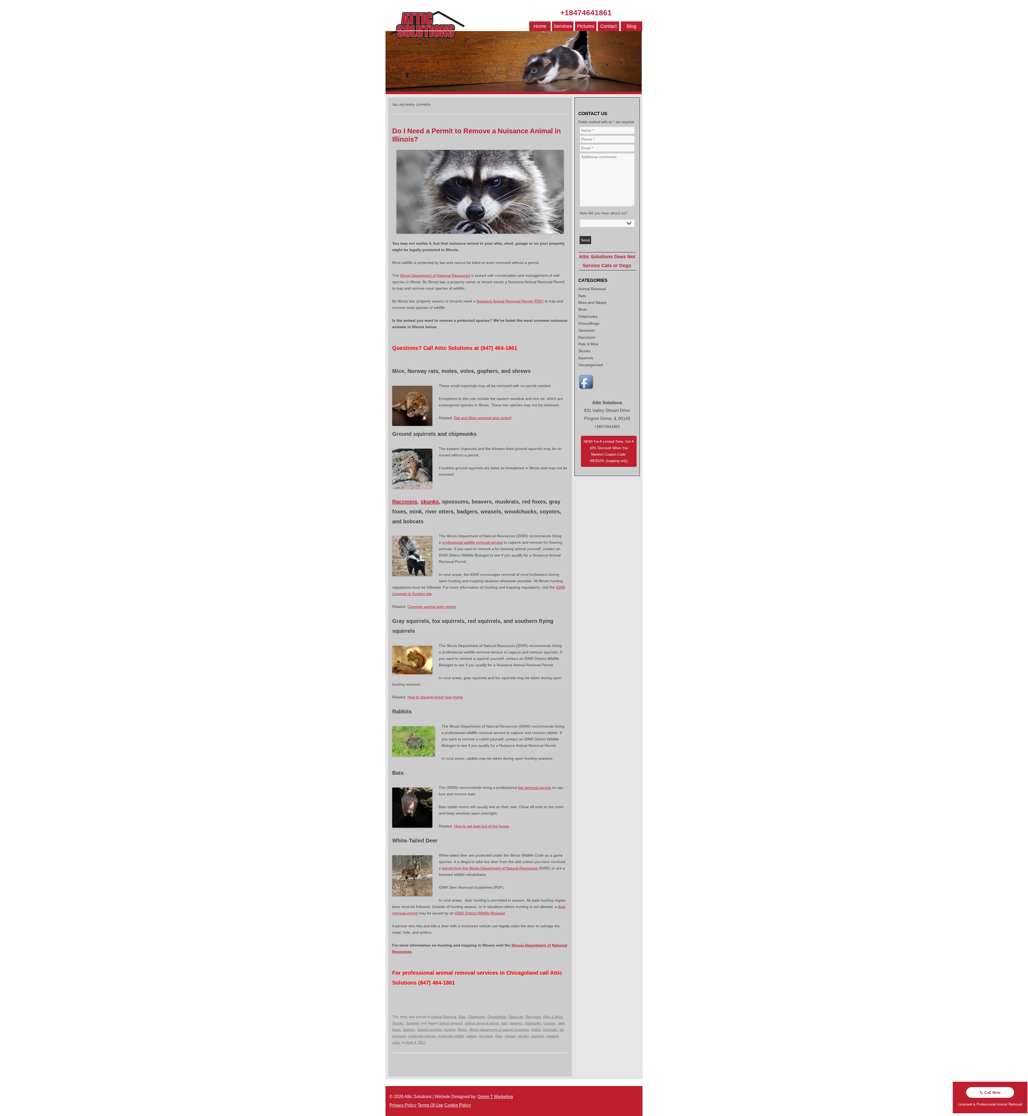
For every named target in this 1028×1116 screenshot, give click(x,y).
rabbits (471, 1036)
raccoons (486, 1036)
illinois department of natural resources (499, 1030)
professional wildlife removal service (472, 542)
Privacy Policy (403, 1105)
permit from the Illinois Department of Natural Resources (490, 868)
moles (536, 1030)
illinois (462, 1030)
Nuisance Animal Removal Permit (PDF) (510, 301)
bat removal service (534, 787)
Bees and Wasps (592, 302)
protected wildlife (451, 1036)
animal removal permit (482, 1023)
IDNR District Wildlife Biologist (480, 913)
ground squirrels (429, 1030)
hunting (449, 1030)
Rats (498, 1036)
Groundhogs (496, 1017)
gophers (409, 1030)
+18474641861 (586, 13)
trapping (552, 1036)
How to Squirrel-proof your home (435, 697)
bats (504, 1023)
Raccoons (404, 502)
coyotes (549, 1023)
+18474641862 (607, 426)
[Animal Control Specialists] (514, 93)
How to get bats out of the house (481, 826)
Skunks (398, 1023)
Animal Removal (443, 1017)
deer (561, 1023)
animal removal (451, 1023)
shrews (510, 1036)
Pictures (585, 26)
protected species (422, 1036)
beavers (516, 1023)
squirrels (537, 1036)
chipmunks (532, 1023)
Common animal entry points (431, 606)
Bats (462, 1017)
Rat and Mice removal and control (482, 418)
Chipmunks (476, 1017)
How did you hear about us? (603, 213)
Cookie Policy (457, 1105)
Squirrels (413, 1023)
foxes (396, 1030)
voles (396, 1043)
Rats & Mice (552, 1017)
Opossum (515, 1017)
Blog (631, 26)
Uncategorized (590, 365)
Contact (608, 26)
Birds (582, 309)
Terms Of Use (430, 1105)
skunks (430, 502)
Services (563, 26)
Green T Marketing (495, 1096)
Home (540, 26)
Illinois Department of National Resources (435, 275)
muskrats (550, 1030)
